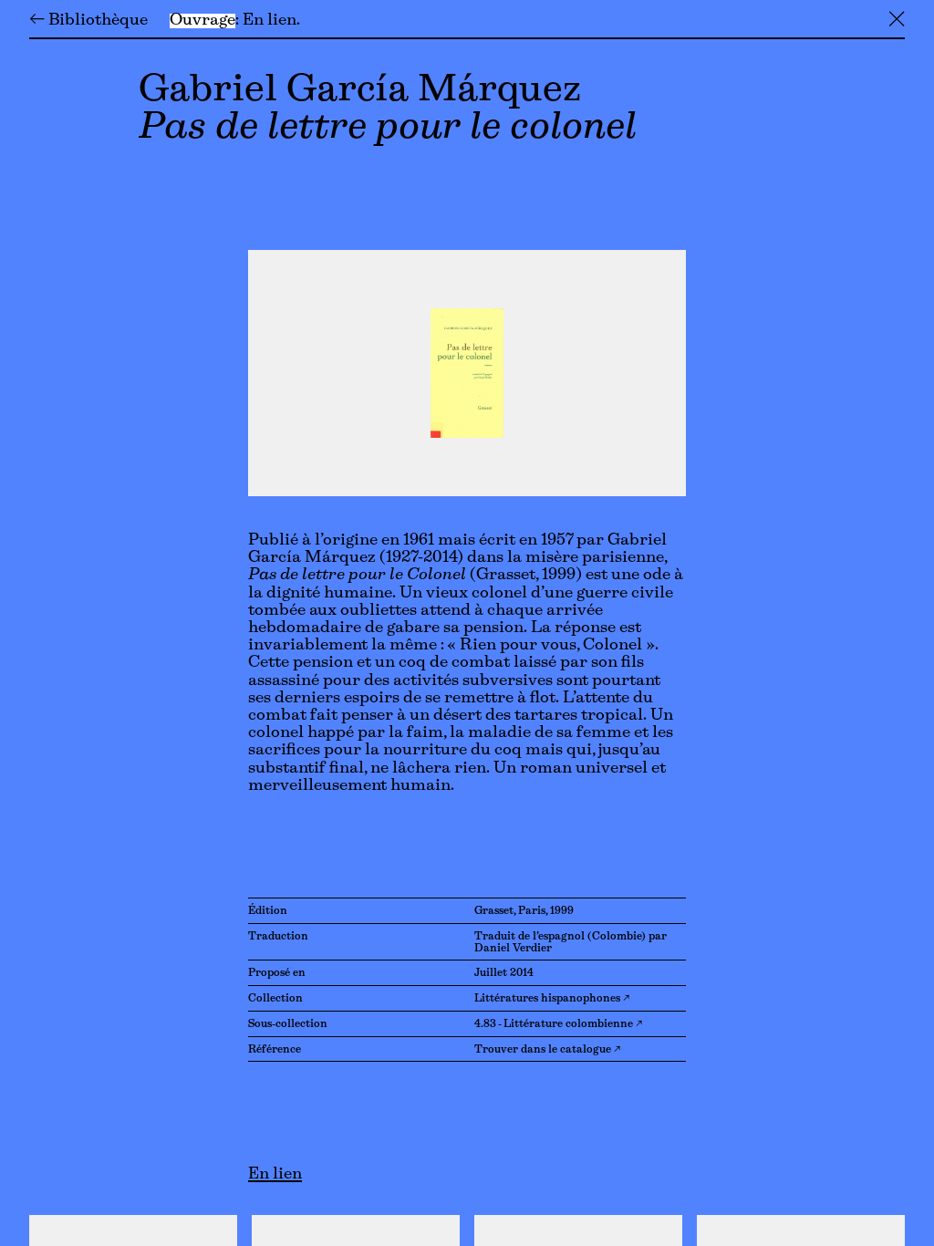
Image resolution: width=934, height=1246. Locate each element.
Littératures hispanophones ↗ (551, 998)
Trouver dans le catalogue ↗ (547, 1049)
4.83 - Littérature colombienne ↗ (558, 1024)
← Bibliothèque (88, 21)
